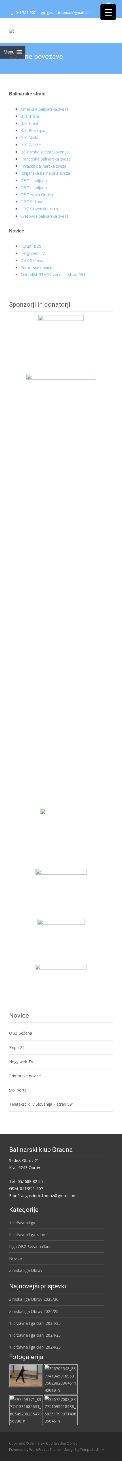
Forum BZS (30, 246)
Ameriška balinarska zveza (44, 109)
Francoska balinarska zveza (45, 159)
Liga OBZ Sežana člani (29, 1246)
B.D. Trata (29, 116)
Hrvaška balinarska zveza (43, 166)
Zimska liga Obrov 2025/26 (33, 1299)
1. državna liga (22, 1222)
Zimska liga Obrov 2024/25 (33, 1311)
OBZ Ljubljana (33, 180)
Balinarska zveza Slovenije (44, 152)
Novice (15, 1258)
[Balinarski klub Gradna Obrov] (11, 29)
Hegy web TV (32, 253)
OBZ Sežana (31, 201)
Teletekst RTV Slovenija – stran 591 (52, 274)
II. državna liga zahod (28, 1234)
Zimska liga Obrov (25, 1270)
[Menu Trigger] (108, 12)
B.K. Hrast (29, 123)
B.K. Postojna (32, 130)
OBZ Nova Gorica (36, 194)
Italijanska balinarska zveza (45, 173)
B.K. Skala (29, 137)
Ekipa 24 (16, 1047)
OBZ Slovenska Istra (39, 209)
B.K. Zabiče (30, 145)
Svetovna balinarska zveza (44, 216)
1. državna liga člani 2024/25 (35, 1323)
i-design (68, 1449)
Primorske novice (36, 267)
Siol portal (18, 1090)
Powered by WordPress (28, 1449)
